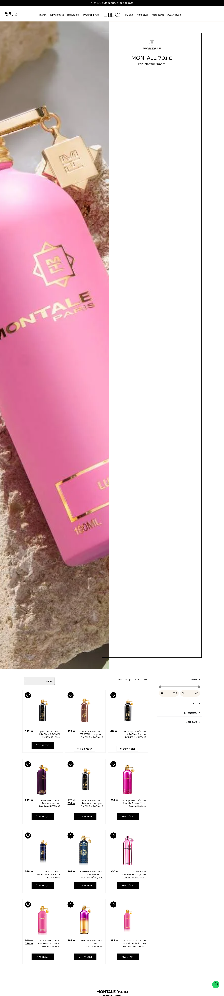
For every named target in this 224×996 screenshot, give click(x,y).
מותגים (43, 15)
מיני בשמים (73, 15)
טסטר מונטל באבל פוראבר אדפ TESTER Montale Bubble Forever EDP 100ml (48, 945)
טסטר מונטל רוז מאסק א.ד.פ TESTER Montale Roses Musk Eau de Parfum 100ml (134, 877)
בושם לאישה (174, 15)
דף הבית (161, 63)
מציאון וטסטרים (91, 15)
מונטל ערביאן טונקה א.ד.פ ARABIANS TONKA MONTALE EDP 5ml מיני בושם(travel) (135, 737)
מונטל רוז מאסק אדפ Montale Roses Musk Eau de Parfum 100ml (134, 805)
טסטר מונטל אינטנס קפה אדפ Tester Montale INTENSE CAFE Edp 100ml (49, 805)
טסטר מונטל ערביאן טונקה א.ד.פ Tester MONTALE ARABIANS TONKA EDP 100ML (90, 805)
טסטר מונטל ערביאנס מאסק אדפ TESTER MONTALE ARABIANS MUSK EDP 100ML (90, 736)
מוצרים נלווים (57, 15)
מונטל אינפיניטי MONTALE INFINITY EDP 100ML (48, 874)
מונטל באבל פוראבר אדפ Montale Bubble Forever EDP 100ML (134, 943)
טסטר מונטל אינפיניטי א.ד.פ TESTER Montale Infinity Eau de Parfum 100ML (91, 876)
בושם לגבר (158, 15)
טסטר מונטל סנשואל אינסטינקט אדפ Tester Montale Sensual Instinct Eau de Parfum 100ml (91, 946)
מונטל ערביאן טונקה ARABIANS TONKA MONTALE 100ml (49, 734)
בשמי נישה (143, 15)
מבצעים (129, 15)
